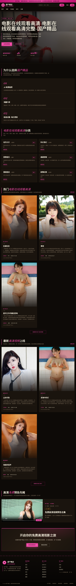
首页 (2, 9)
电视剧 (12, 9)
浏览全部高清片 (32, 544)
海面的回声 (7, 465)
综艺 (17, 9)
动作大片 (44, 564)
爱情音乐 (44, 569)
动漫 (22, 9)
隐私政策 (60, 583)
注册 (72, 5)
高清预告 (61, 569)
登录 (67, 5)
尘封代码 (6, 397)
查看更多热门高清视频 (38, 332)
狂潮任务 (6, 246)
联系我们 (54, 583)
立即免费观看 (7, 44)
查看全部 (72, 192)
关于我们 (49, 583)
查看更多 (5, 149)
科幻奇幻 (44, 567)
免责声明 (71, 583)
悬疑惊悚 (44, 572)
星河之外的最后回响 (10, 313)
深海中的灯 (45, 397)
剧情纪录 (44, 576)
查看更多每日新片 (38, 483)
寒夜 (42, 246)
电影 (7, 9)
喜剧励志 (44, 574)
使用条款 (66, 583)
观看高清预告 (18, 44)
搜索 (62, 5)
